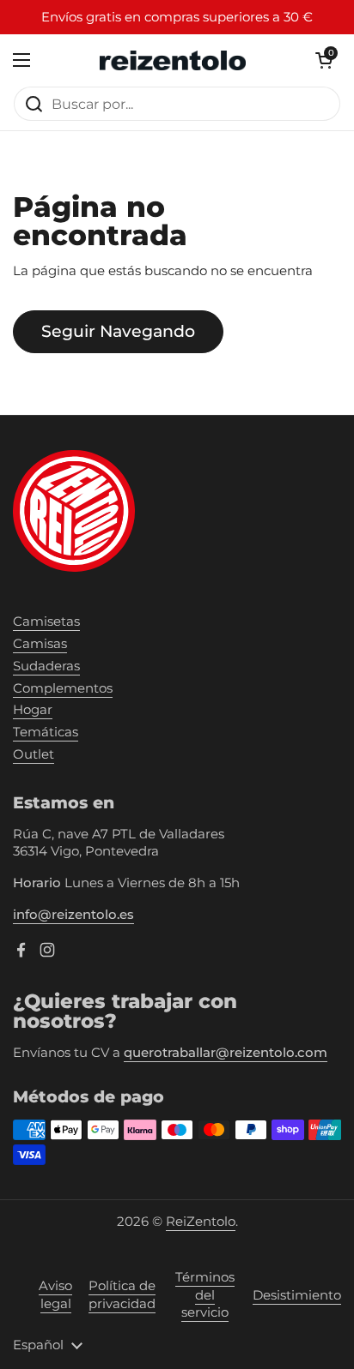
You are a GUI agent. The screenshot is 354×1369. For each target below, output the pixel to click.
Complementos (63, 688)
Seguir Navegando (118, 331)
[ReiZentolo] (172, 60)
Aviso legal (55, 1295)
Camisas (40, 643)
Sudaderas (46, 666)
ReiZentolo (200, 1221)
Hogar (32, 710)
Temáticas (45, 732)
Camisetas (46, 621)
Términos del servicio (205, 1295)
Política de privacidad (122, 1295)
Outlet (33, 754)
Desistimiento (297, 1295)
